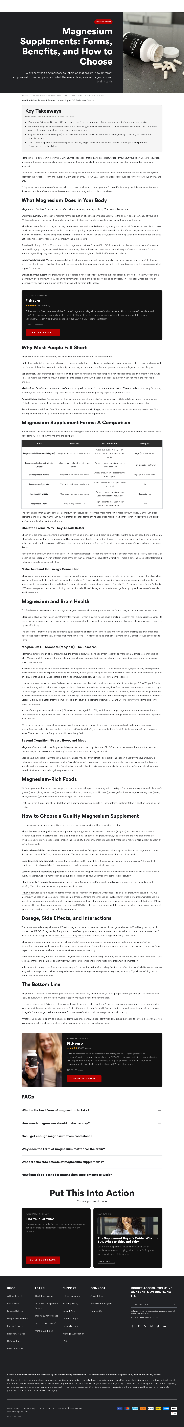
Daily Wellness (14, 1341)
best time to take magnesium (69, 935)
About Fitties (96, 1296)
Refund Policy (69, 1311)
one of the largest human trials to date (43, 710)
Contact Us (96, 1311)
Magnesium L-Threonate (34, 453)
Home (24, 95)
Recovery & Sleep (16, 1333)
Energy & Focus (15, 1326)
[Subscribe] (175, 1304)
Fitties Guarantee (71, 1296)
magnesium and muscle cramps (73, 238)
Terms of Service (46, 1408)
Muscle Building (15, 1311)
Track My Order (70, 1326)
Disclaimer (62, 1408)
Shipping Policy (70, 1303)
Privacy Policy (13, 1408)
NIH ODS (105, 245)
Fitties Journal (36, 95)
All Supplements (15, 1296)
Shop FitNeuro (43, 333)
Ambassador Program (101, 1303)
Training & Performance (46, 1315)
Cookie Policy (29, 1408)
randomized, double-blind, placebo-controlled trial (95, 683)
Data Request (76, 1408)
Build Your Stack (43, 1260)
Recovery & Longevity (46, 1323)
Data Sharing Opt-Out (17, 1411)
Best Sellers (13, 1303)
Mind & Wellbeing (44, 1330)
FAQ (65, 1341)
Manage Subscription (73, 1333)
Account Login (70, 1318)
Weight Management (17, 1318)
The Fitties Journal (44, 1296)
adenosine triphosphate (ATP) (101, 215)
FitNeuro (26, 892)
